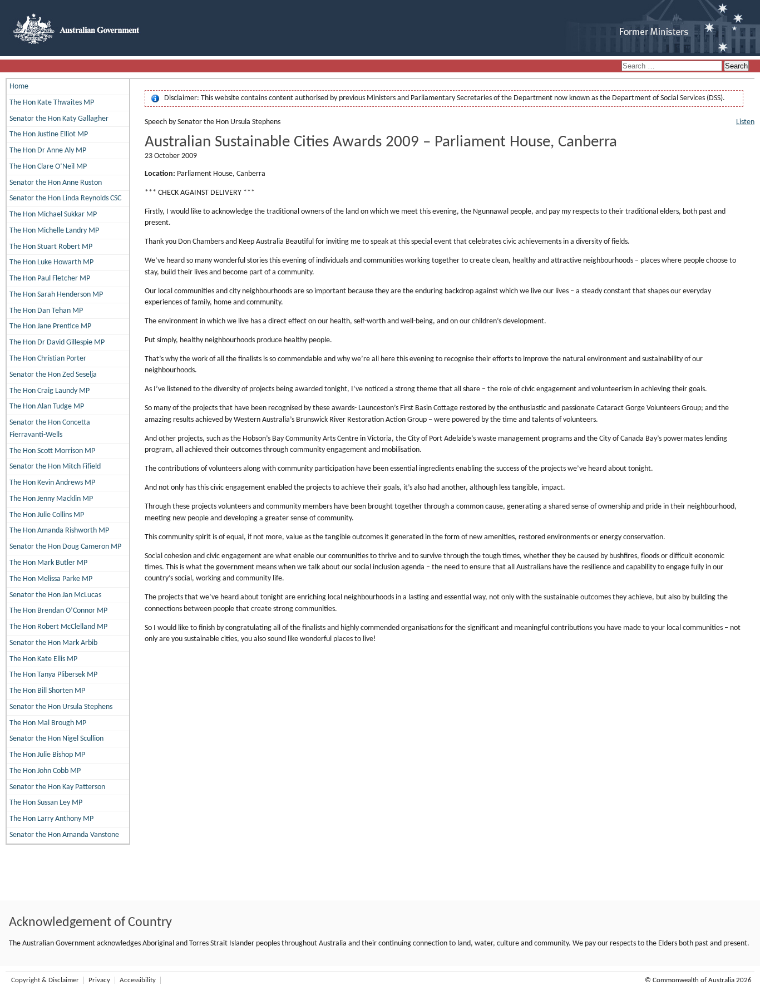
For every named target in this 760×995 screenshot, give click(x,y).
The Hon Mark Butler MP (48, 563)
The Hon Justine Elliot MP (48, 134)
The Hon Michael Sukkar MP (53, 214)
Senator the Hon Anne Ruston (55, 182)
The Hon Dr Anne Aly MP (47, 150)
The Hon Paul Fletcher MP (49, 278)
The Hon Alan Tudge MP (46, 406)
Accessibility (138, 980)
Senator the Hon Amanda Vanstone (64, 835)
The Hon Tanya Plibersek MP (53, 674)
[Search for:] (672, 66)
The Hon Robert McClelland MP (58, 627)
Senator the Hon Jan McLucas (55, 595)
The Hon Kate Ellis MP (43, 659)
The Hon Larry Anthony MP (51, 818)
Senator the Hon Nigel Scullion (56, 738)
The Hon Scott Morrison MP (52, 451)
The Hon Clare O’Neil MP (48, 166)
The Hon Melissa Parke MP (50, 579)
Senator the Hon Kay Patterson (57, 787)
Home (18, 86)
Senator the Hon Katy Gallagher (58, 118)
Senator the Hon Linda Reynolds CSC (65, 198)
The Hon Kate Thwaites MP (51, 102)
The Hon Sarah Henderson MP (56, 294)
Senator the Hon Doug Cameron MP (65, 546)
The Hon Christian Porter (47, 358)
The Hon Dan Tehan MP (46, 310)
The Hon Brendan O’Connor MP (58, 610)
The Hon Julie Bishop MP (47, 754)
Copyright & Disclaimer (45, 980)
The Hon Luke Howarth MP (51, 262)
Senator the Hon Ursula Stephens (60, 707)
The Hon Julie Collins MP (46, 515)
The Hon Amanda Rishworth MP (59, 530)
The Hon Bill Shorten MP (47, 690)
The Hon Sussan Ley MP (45, 802)
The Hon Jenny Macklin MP (51, 499)
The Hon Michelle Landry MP (54, 230)
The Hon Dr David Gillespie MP (57, 342)
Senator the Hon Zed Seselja (53, 374)
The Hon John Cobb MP (45, 771)
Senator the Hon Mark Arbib (53, 643)
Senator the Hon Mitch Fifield (55, 466)
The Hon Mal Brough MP (47, 723)
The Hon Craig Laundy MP (49, 391)
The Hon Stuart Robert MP (50, 246)
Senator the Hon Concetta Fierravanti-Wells (49, 429)
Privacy (99, 980)
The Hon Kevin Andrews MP (52, 482)
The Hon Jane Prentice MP (50, 326)
